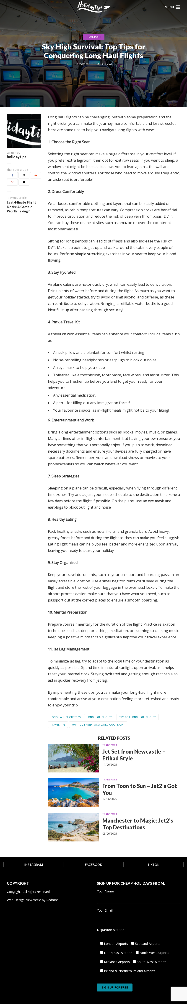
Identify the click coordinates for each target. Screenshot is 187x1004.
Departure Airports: (111, 930)
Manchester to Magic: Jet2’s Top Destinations (137, 824)
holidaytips (16, 157)
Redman (52, 900)
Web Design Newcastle (24, 900)
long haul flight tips (65, 717)
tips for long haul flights (137, 717)
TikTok (153, 864)
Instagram (33, 864)
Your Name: (105, 891)
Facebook (93, 864)
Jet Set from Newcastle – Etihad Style (133, 755)
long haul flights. (100, 717)
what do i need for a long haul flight (98, 724)
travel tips (57, 724)
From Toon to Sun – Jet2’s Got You (139, 789)
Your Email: (105, 910)
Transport (93, 36)
